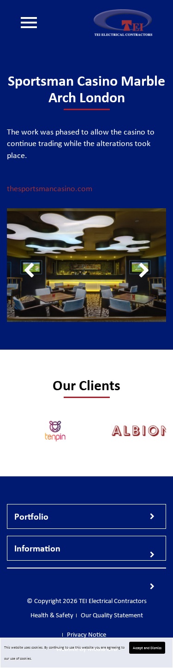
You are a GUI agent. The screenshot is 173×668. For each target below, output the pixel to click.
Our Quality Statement (62, 140)
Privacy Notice (86, 634)
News (38, 112)
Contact (41, 126)
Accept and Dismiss (147, 647)
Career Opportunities (60, 98)
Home (38, 57)
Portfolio (42, 85)
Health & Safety (52, 154)
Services (42, 71)
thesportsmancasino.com (49, 188)
